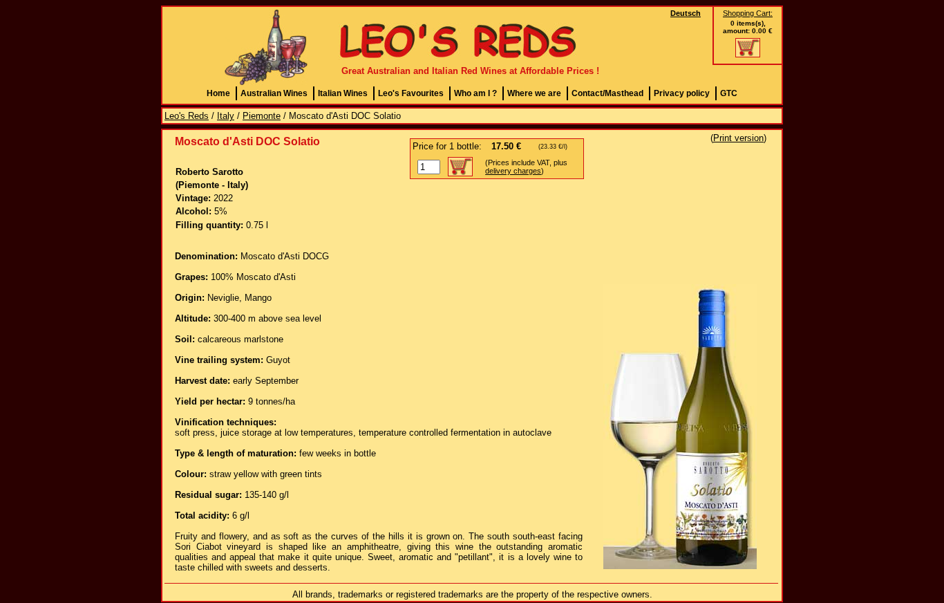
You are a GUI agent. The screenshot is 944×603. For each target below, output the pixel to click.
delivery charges (513, 171)
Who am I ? (475, 93)
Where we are (534, 93)
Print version (738, 138)
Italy (225, 116)
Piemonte (262, 116)
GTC (728, 93)
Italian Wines (343, 93)
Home (218, 93)
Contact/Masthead (607, 93)
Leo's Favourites (411, 93)
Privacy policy (682, 93)
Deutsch (685, 13)
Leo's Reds (186, 116)
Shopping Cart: (748, 13)
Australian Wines (274, 93)
